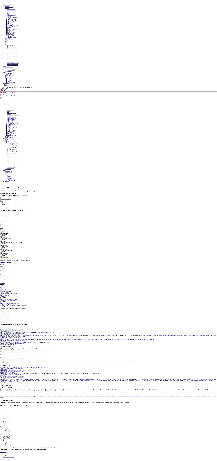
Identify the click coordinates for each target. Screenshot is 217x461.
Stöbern (1, 215)
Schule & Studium (10, 33)
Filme (8, 14)
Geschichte (9, 16)
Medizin (8, 23)
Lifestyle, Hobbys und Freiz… (12, 55)
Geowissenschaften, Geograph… (13, 47)
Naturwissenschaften (11, 26)
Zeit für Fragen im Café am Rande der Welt (8, 300)
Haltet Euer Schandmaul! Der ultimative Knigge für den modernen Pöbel (13, 305)
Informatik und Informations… (12, 52)
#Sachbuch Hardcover (4, 313)
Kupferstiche (166, 396)
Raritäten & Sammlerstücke (12, 29)
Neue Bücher (5, 40)
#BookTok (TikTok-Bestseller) (5, 316)
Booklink (4, 456)
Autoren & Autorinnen (9, 7)
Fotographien (150, 396)
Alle (2, 203)
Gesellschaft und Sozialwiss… (12, 49)
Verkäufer (4, 66)
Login (1, 1)
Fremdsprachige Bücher (11, 15)
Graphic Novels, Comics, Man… (13, 51)
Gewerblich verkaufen (9, 68)
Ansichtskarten (140, 396)
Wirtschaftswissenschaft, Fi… (12, 65)
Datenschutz (9, 80)
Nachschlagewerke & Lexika (12, 25)
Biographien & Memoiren (11, 10)
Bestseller (6, 42)
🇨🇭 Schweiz (14, 92)
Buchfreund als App (8, 75)
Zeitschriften (134, 396)
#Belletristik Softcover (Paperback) (6, 311)
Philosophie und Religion (11, 60)
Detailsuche (7, 6)
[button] (108, 89)
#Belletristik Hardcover (4, 310)
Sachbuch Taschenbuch (5, 262)
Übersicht (6, 41)
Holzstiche (160, 396)
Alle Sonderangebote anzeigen (5, 212)
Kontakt (8, 81)
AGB (8, 79)
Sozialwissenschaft (10, 34)
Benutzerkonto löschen (11, 82)
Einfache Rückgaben (8, 73)
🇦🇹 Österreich (9, 92)
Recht (8, 61)
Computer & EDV (10, 12)
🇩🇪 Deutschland (3, 92)
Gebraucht (3, 204)
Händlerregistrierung (11, 69)
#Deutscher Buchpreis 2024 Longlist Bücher (8, 322)
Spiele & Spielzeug (10, 35)
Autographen (145, 396)
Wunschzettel (5, 85)
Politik (8, 28)
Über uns (6, 77)
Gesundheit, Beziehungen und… (13, 50)
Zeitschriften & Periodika (11, 37)
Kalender (9, 18)
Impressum (9, 78)
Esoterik (8, 13)
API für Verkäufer (10, 70)
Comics (8, 11)
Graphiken (130, 396)
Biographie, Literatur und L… (12, 46)
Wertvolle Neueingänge (9, 39)
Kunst (8, 54)
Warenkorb (5, 84)
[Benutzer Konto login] (0, 98)
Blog (6, 76)
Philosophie (9, 27)
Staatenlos (2, 284)
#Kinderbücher (3, 321)
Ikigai (1, 271)
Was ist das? (17, 206)
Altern (1, 288)
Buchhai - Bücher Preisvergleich (8, 457)
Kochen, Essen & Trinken (12, 20)
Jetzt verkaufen (3, 409)
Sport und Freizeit (10, 62)
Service (4, 72)
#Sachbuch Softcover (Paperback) (6, 314)
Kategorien (7, 8)
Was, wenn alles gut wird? (5, 292)
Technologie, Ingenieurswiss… (12, 64)
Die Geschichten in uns (4, 296)
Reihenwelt (7, 43)
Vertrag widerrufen (8, 74)
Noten (154, 396)
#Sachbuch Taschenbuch (4, 315)
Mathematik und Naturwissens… (13, 56)
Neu (2, 205)
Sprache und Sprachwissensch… (13, 63)
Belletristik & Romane (11, 9)
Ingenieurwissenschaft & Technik (13, 17)
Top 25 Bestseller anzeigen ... (5, 264)
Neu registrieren (24, 87)
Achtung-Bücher (6, 455)
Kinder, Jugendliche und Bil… (12, 53)
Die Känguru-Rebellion (4, 280)
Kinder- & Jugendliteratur (11, 19)
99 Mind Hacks (3, 267)
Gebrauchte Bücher (6, 5)
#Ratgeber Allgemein (4, 317)
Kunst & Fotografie (10, 22)
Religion (8, 31)
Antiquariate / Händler (9, 67)
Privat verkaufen (8, 71)
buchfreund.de (3, 452)
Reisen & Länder (10, 30)
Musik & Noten (10, 24)
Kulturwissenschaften (11, 21)
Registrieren (5, 1)
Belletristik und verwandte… (12, 45)
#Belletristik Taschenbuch (5, 312)
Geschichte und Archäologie (12, 48)
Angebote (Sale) (6, 83)
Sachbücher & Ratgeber (11, 32)
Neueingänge (7, 38)
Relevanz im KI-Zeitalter (4, 275)
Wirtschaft (9, 36)
